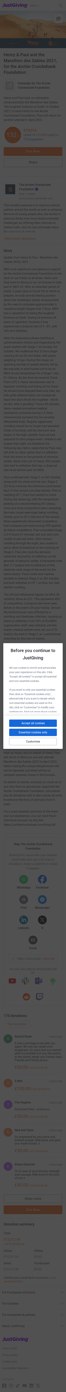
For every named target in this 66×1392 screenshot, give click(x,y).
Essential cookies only (33, 732)
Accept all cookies (33, 723)
